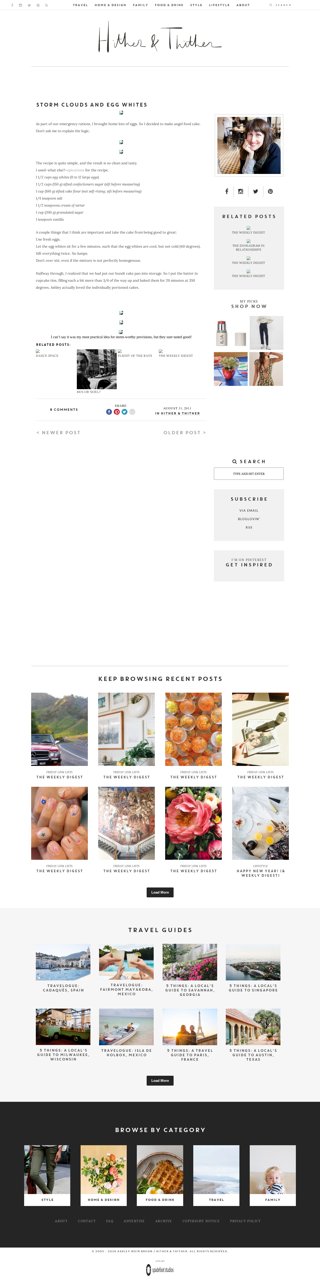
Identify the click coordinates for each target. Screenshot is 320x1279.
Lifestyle (219, 5)
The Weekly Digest (59, 777)
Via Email (249, 510)
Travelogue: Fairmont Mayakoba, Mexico (126, 990)
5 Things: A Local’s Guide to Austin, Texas (253, 1055)
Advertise (134, 1221)
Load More (160, 892)
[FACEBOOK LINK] (12, 5)
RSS (249, 527)
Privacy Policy (245, 1221)
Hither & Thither (180, 413)
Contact (87, 1221)
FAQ (109, 1221)
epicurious (75, 170)
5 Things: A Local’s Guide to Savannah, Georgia (190, 990)
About (243, 5)
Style (196, 5)
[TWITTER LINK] (29, 5)
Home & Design (110, 5)
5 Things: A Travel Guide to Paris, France (190, 1055)
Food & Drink (169, 5)
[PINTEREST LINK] (38, 5)
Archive (163, 1221)
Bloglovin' (249, 519)
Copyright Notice (201, 1221)
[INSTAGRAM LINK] (20, 5)
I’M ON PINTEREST (249, 559)
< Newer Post (58, 433)
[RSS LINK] (46, 5)
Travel (80, 5)
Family (140, 5)
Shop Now (249, 306)
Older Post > (184, 433)
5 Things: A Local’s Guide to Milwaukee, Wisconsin (63, 1055)
